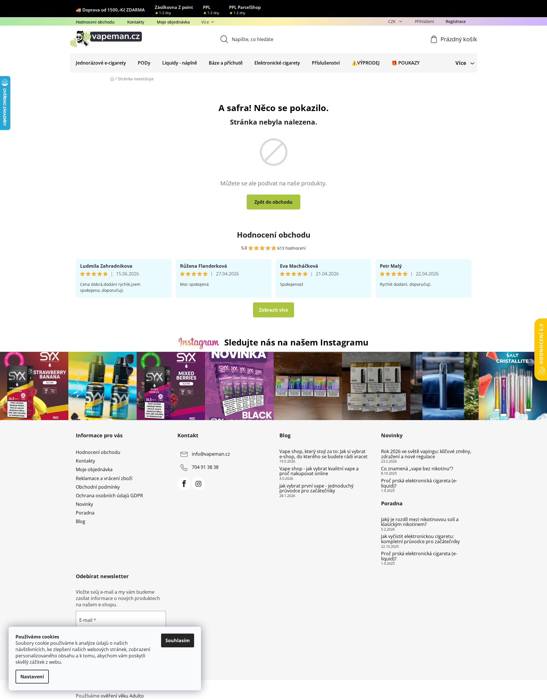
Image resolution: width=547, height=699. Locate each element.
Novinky (84, 504)
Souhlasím (177, 640)
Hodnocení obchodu (95, 22)
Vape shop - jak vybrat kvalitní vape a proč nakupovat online (319, 471)
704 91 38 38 (205, 467)
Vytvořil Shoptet (454, 686)
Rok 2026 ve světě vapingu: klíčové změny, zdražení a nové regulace (426, 454)
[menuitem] (101, 63)
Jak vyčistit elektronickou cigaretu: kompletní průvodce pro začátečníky (420, 539)
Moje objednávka (173, 22)
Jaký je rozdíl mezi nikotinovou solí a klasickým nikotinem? (420, 522)
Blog (80, 521)
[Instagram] (198, 483)
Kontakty (135, 22)
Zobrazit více (273, 310)
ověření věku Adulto (122, 696)
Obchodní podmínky (98, 487)
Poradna (85, 513)
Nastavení (32, 676)
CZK (392, 21)
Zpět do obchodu (273, 202)
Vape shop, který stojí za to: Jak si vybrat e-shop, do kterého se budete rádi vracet (323, 454)
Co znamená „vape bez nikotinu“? (417, 468)
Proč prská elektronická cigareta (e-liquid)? (419, 483)
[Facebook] (184, 483)
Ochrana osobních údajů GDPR (109, 495)
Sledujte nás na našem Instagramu (296, 342)
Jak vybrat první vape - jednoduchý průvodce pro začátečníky (316, 489)
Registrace (456, 21)
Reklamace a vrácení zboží (104, 478)
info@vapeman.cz (211, 454)
